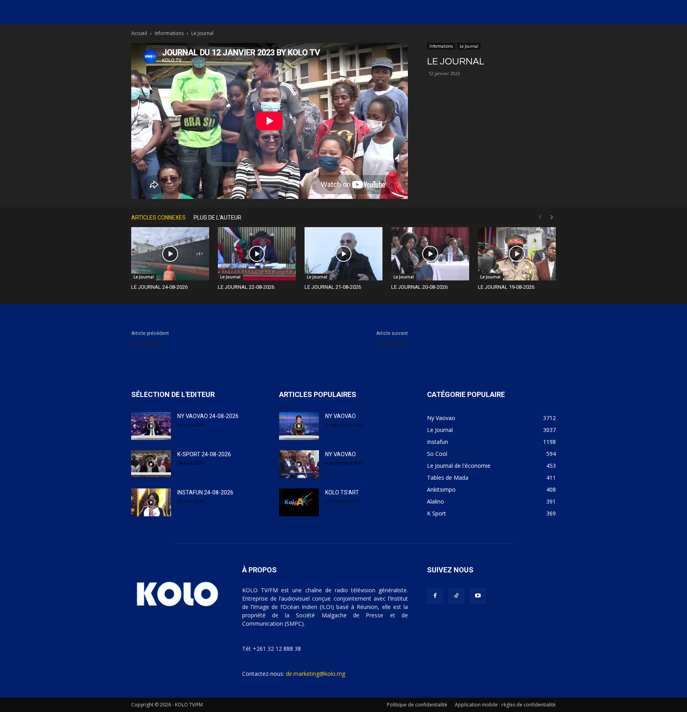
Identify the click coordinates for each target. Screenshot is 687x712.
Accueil (139, 33)
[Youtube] (478, 596)
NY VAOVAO (147, 344)
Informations (169, 33)
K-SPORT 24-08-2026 (204, 454)
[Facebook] (435, 596)
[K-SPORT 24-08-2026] (151, 464)
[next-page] (552, 217)
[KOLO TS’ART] (299, 502)
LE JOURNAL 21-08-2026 (333, 287)
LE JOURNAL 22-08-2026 (246, 287)
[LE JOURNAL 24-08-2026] (170, 254)
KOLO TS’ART (342, 492)
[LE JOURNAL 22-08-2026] (257, 254)
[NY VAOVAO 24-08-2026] (151, 426)
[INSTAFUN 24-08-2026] (151, 502)
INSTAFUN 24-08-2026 (205, 492)
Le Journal (469, 46)
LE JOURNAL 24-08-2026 (159, 287)
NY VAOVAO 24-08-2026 (208, 416)
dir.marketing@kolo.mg (315, 673)
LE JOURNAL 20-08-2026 (419, 287)
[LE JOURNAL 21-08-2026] (343, 254)
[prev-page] (540, 217)
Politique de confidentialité (417, 704)
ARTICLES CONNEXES (158, 217)
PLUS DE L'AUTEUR (217, 217)
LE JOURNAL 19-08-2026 (506, 287)
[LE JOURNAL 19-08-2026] (517, 254)
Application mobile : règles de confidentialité (505, 704)
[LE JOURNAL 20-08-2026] (430, 254)
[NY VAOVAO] (299, 426)
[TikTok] (456, 596)
